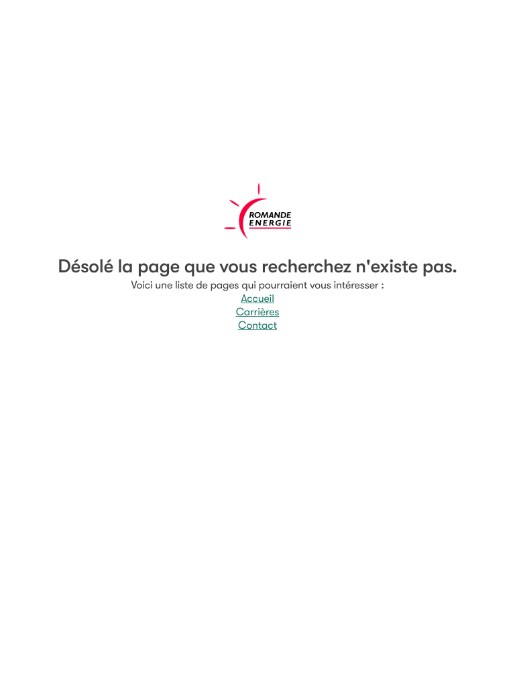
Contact (257, 325)
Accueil (257, 299)
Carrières (258, 312)
